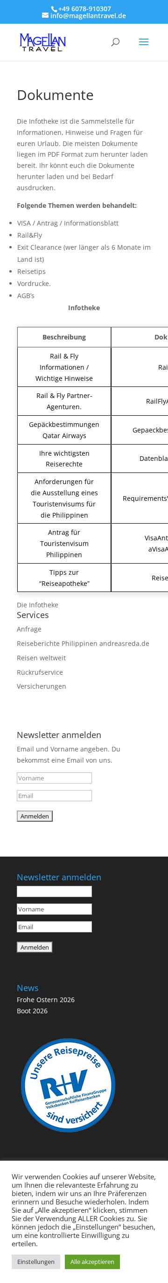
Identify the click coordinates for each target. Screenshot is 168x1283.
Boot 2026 (32, 1010)
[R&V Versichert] (68, 1134)
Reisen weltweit (41, 657)
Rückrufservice (40, 672)
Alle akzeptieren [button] (92, 1261)
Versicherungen (41, 686)
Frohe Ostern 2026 (46, 999)
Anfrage (29, 629)
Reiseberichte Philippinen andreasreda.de (83, 643)
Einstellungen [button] (36, 1261)
